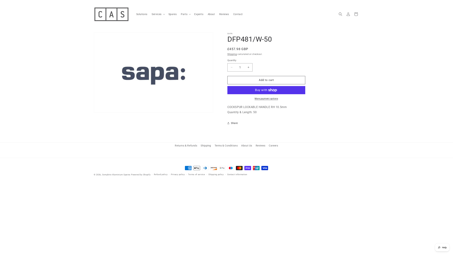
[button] (158, 14)
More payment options (266, 98)
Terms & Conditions (226, 145)
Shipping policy (216, 174)
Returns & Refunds (186, 145)
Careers (273, 145)
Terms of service (196, 174)
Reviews (260, 145)
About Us (246, 145)
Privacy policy (178, 174)
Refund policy (160, 174)
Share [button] (234, 123)
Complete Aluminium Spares (116, 175)
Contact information (237, 174)
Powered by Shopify (141, 175)
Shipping (232, 54)
